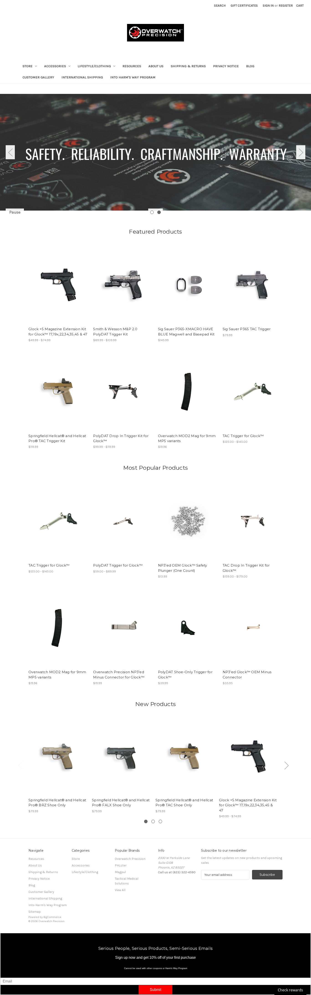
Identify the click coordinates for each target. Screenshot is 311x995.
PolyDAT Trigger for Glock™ (118, 565)
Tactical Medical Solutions (126, 881)
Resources (131, 66)
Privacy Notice (226, 66)
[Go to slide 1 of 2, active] (152, 212)
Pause (14, 212)
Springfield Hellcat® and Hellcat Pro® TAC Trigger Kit (57, 438)
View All (120, 890)
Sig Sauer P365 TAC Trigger (247, 329)
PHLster (121, 865)
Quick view (54, 281)
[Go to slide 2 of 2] (159, 212)
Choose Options (58, 289)
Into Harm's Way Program (133, 77)
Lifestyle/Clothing (94, 66)
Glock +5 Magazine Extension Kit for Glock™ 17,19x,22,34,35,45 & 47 (57, 331)
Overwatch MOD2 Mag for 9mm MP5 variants (187, 438)
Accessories (55, 66)
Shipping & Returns (188, 66)
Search (220, 6)
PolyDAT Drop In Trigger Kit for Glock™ (120, 438)
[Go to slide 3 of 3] (160, 821)
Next (300, 152)
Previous (10, 152)
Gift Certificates (244, 6)
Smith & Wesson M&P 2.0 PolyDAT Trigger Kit (115, 331)
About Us (155, 66)
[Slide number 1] (155, 152)
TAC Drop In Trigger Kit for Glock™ (246, 568)
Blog (250, 66)
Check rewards (290, 989)
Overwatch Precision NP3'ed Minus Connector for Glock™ (118, 674)
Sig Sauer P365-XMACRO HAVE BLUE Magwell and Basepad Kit (186, 331)
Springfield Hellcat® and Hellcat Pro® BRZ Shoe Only (57, 802)
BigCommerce (52, 917)
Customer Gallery (38, 77)
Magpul (120, 872)
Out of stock (58, 395)
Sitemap (34, 912)
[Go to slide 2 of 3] (153, 821)
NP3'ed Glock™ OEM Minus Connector (247, 674)
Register (286, 6)
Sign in (268, 6)
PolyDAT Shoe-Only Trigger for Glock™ (185, 674)
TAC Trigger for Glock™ (243, 436)
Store (28, 66)
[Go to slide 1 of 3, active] (146, 821)
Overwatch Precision (130, 859)
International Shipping (82, 77)
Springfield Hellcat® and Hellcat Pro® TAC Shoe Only (184, 802)
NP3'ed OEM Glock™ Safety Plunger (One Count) (182, 568)
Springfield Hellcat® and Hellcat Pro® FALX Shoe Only (121, 802)
